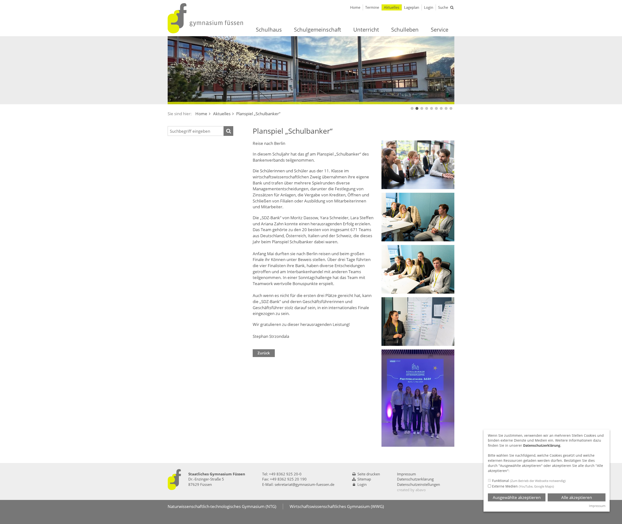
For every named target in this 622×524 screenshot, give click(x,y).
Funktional (528, 480)
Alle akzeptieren (576, 497)
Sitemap (364, 479)
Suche (443, 7)
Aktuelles (391, 7)
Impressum (406, 474)
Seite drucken (368, 474)
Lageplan (411, 7)
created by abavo (411, 489)
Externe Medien (522, 486)
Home (355, 7)
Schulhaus (269, 29)
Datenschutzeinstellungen (418, 484)
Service (439, 29)
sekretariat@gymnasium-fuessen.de (304, 484)
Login (428, 7)
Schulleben (405, 29)
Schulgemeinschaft (317, 29)
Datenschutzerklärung (415, 479)
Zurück (264, 352)
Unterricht (366, 29)
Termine (372, 7)
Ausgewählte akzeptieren (517, 497)
